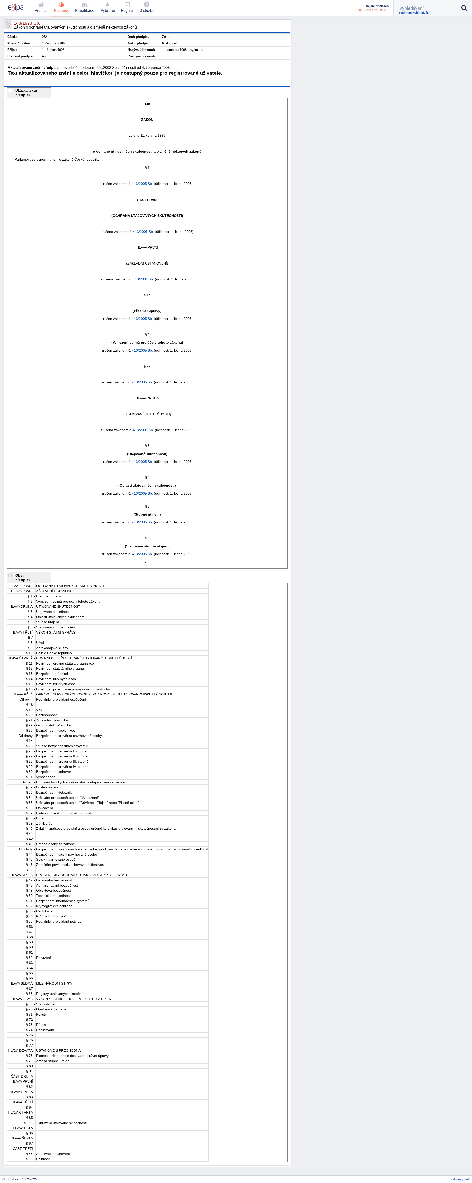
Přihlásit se (381, 10)
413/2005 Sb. (142, 184)
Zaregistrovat (362, 10)
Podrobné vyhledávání (414, 13)
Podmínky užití (459, 1179)
